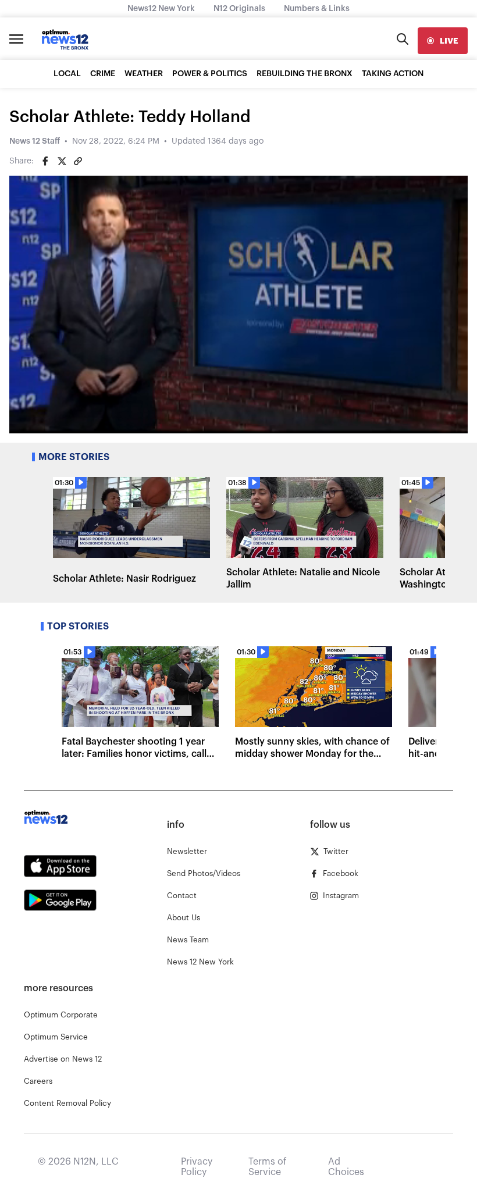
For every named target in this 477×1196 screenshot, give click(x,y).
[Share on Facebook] (45, 161)
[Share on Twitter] (61, 161)
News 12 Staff (34, 141)
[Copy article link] (78, 161)
